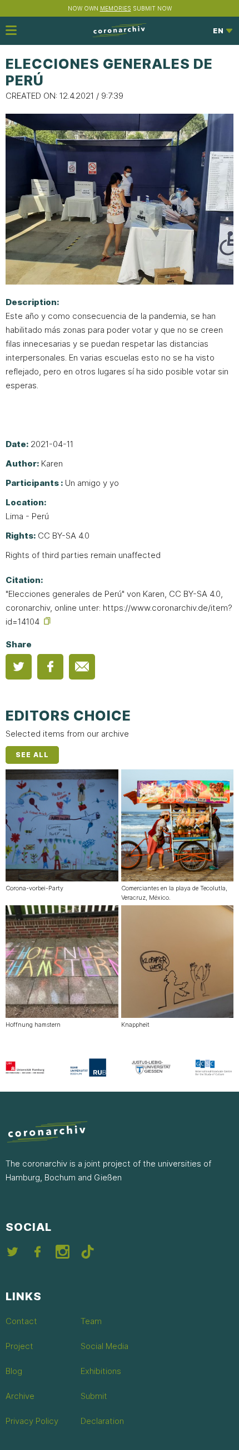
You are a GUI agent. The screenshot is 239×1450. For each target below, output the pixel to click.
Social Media (104, 1346)
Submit (94, 1396)
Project (19, 1346)
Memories (115, 8)
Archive (20, 1396)
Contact (21, 1321)
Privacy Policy (32, 1421)
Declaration (102, 1421)
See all (32, 755)
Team (91, 1321)
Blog (14, 1371)
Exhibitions (101, 1371)
